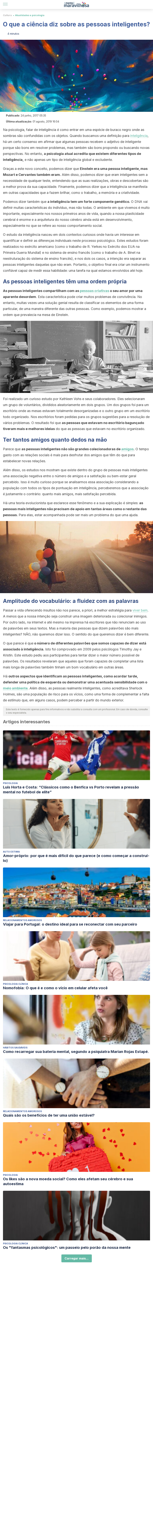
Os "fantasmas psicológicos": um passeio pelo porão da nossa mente (67, 1247)
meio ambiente (15, 688)
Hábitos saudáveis (15, 1047)
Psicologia (10, 783)
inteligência (139, 136)
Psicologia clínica (15, 984)
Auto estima (11, 851)
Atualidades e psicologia (29, 15)
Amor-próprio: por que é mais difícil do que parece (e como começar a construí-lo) (76, 858)
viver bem (140, 610)
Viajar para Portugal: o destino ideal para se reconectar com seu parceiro (70, 924)
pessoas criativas (94, 291)
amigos (127, 449)
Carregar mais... (77, 1258)
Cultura (7, 15)
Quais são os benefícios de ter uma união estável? (49, 1115)
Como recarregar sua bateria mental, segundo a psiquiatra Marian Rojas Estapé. (76, 1051)
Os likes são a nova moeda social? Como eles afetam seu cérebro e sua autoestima (68, 1181)
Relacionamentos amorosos (22, 920)
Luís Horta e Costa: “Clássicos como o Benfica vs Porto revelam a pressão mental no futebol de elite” (71, 789)
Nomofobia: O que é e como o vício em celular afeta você (55, 988)
